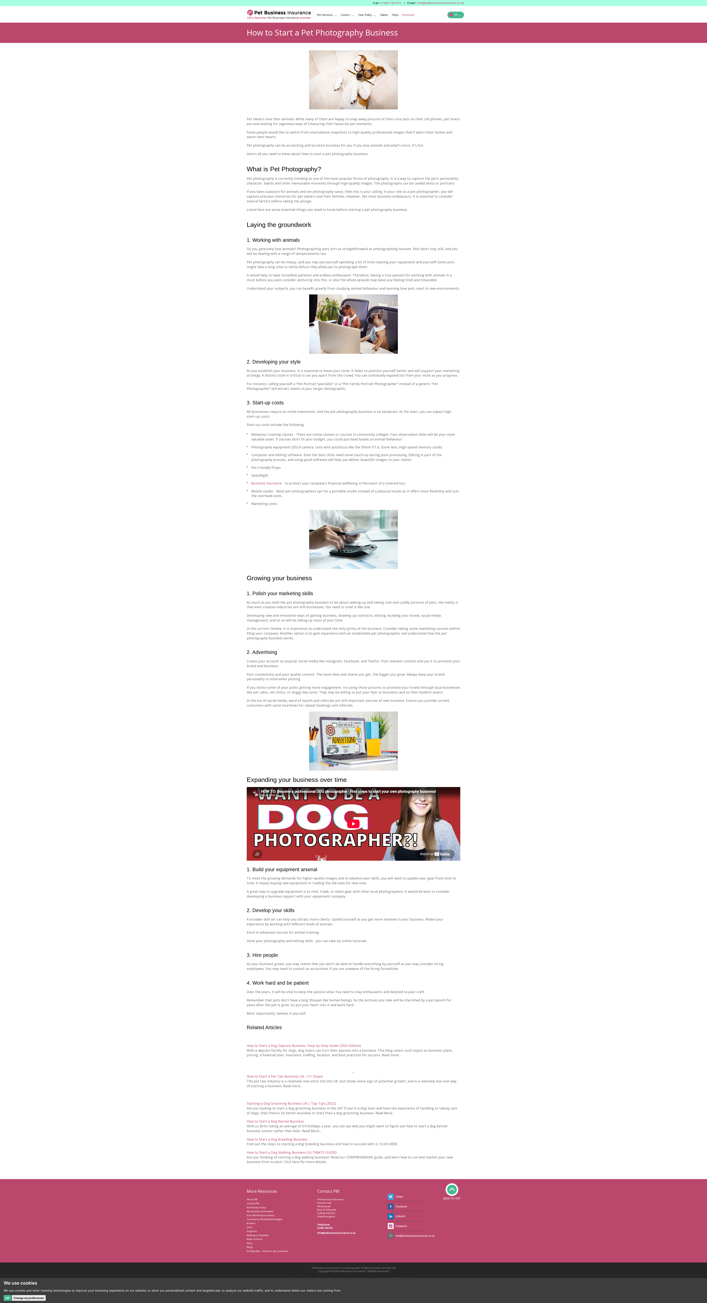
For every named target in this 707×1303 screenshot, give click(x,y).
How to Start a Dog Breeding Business (277, 1139)
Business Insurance (266, 483)
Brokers (251, 1223)
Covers (347, 15)
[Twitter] (391, 1197)
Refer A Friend (255, 1239)
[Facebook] (391, 1206)
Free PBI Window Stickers (261, 1215)
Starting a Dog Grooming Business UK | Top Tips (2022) (291, 1103)
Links (249, 1227)
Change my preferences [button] (29, 1298)
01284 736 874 (390, 3)
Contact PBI (253, 1203)
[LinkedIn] (391, 1216)
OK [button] (7, 1298)
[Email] (391, 1236)
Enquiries (252, 1231)
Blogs (250, 1247)
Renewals (408, 15)
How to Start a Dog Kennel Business (275, 1121)
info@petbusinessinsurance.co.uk (440, 3)
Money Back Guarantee (260, 1211)
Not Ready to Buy (256, 1207)
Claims (384, 15)
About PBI (252, 1199)
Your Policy (367, 15)
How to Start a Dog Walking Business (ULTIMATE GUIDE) (291, 1152)
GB (457, 15)
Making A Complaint (258, 1235)
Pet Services (327, 15)
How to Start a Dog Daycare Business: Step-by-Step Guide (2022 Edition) (304, 1045)
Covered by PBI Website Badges (264, 1219)
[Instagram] (391, 1226)
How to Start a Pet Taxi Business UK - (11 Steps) (285, 1076)
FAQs (395, 15)
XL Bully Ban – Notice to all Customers (267, 1251)
